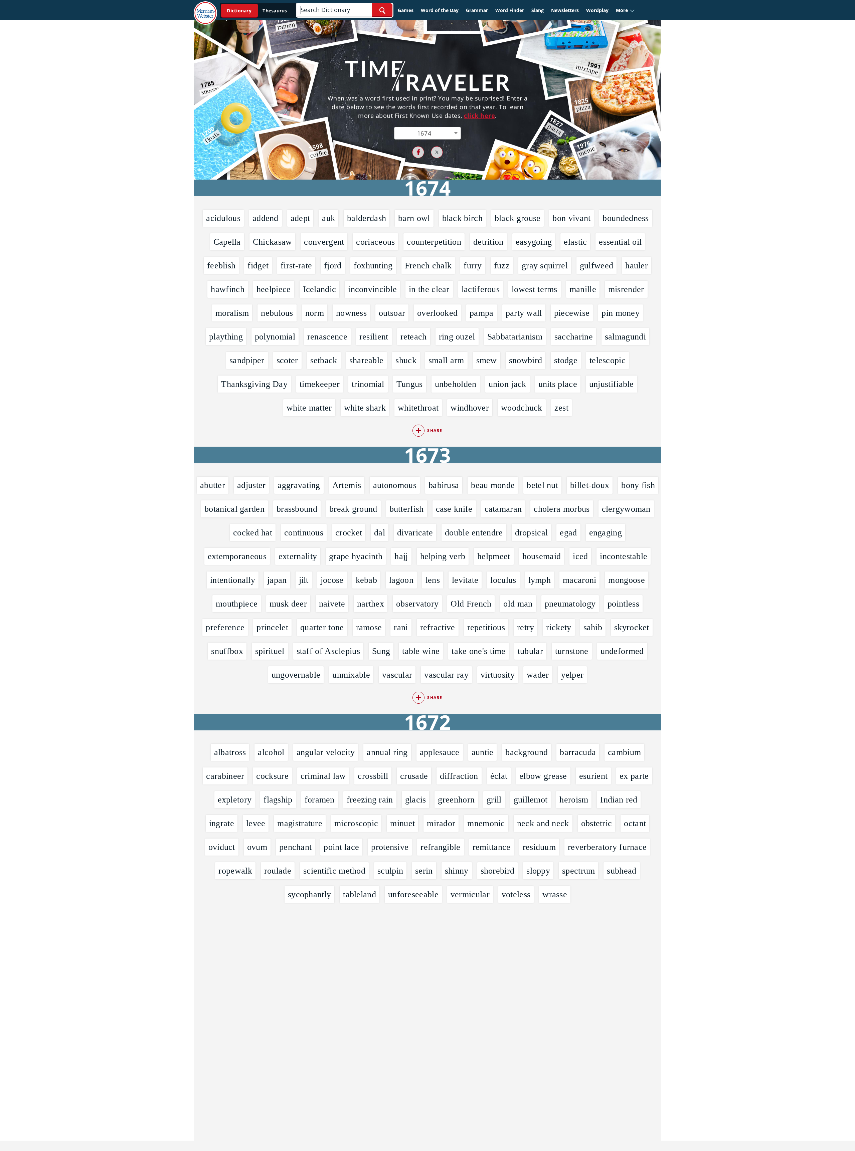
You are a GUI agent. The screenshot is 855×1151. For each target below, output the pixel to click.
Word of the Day (440, 10)
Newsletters (565, 10)
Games (405, 10)
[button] (625, 10)
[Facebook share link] (418, 152)
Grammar (477, 10)
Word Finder (509, 10)
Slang (537, 10)
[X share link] (437, 152)
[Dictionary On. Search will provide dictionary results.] (257, 10)
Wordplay (597, 10)
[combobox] (427, 133)
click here (479, 115)
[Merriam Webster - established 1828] (205, 8)
